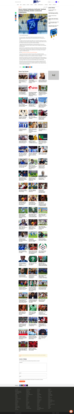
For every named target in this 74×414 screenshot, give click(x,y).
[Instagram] (22, 385)
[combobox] (52, 2)
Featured (27, 395)
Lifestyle (27, 399)
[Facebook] (20, 385)
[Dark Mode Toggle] (71, 411)
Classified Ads (17, 393)
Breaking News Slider (18, 391)
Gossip (49, 396)
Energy (16, 394)
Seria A (27, 405)
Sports (38, 406)
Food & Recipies (50, 395)
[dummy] (53, 79)
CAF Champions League (18, 392)
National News (50, 399)
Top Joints (49, 407)
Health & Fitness (39, 397)
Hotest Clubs (50, 397)
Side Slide (49, 405)
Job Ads (27, 398)
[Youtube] (23, 385)
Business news (50, 391)
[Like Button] (20, 67)
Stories (49, 406)
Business (38, 391)
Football (20, 7)
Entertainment (39, 394)
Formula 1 (27, 396)
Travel (16, 408)
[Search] (56, 2)
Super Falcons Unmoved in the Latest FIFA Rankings (29, 52)
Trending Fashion (28, 408)
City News (49, 392)
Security (16, 405)
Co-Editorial (28, 393)
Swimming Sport (17, 407)
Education (49, 393)
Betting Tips (27, 390)
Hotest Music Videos (18, 398)
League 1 (49, 398)
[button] (15, 12)
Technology (28, 407)
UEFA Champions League (40, 408)
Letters (16, 399)
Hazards (16, 397)
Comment (21, 362)
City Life (38, 392)
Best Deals (16, 390)
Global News (39, 396)
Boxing (49, 390)
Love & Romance (39, 399)
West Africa (16, 409)
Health (27, 397)
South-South (28, 406)
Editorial (38, 393)
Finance (38, 395)
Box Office (38, 390)
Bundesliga (27, 391)
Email (20, 376)
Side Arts (38, 405)
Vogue (49, 408)
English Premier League (29, 394)
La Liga (38, 398)
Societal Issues (17, 406)
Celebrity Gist (28, 392)
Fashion (16, 395)
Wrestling (38, 409)
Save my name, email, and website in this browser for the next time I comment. (31, 379)
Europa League (50, 394)
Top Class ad (39, 407)
